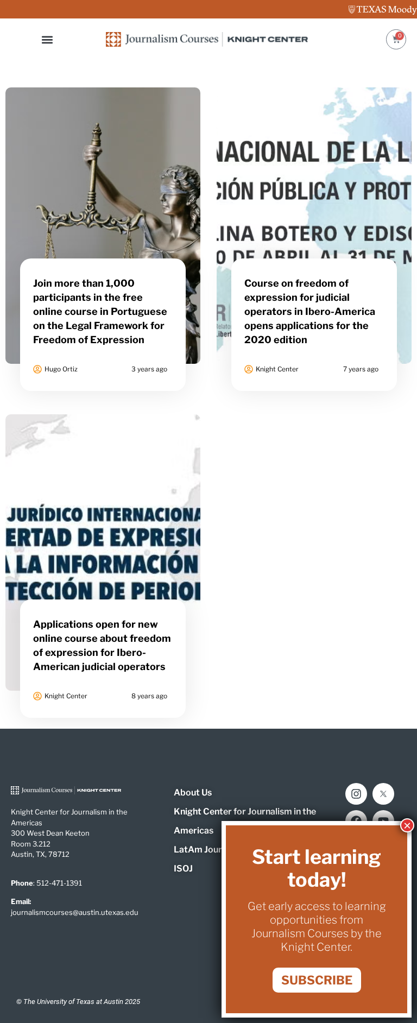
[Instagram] (356, 794)
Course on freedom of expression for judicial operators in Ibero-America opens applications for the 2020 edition (309, 311)
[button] (47, 39)
